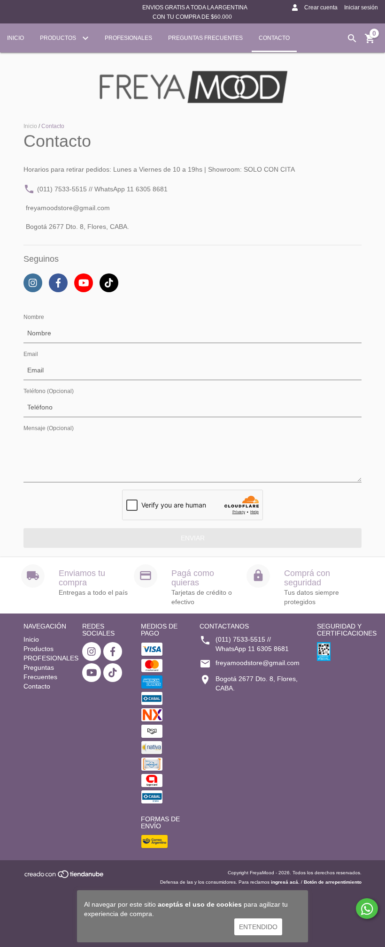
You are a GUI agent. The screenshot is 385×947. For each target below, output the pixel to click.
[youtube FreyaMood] (91, 672)
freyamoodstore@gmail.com (68, 208)
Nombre (33, 317)
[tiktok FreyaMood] (112, 672)
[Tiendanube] (64, 877)
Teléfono (48, 391)
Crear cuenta (321, 7)
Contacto (274, 38)
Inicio (15, 38)
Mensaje (48, 428)
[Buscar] (352, 38)
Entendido (258, 927)
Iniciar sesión (361, 7)
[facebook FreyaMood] (112, 651)
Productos (58, 38)
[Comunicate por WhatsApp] (367, 908)
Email (30, 354)
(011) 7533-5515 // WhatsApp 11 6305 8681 (102, 189)
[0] (370, 41)
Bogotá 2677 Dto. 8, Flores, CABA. (77, 226)
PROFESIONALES (128, 38)
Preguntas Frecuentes (205, 38)
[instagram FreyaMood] (91, 651)
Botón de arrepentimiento (333, 882)
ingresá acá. (285, 882)
